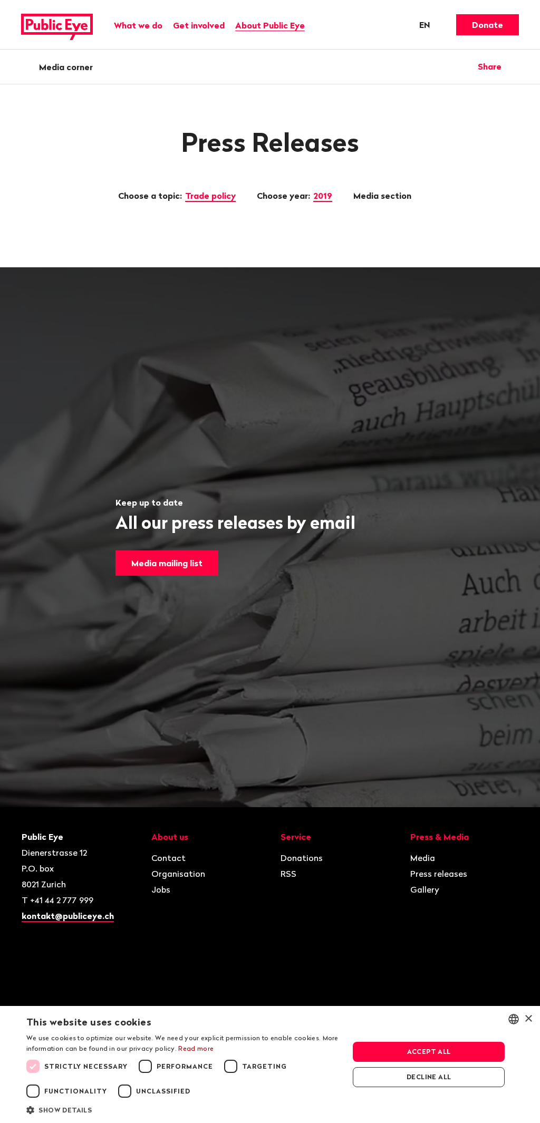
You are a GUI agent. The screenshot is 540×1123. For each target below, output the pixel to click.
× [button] (528, 1019)
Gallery (424, 889)
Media (422, 858)
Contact (168, 858)
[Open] (515, 66)
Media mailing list (166, 563)
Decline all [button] (429, 1077)
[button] (183, 1109)
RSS (288, 873)
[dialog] (270, 1064)
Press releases (438, 873)
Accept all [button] (429, 1052)
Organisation (178, 873)
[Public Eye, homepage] (57, 25)
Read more (196, 1048)
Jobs (160, 889)
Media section (383, 195)
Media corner (66, 67)
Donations (302, 858)
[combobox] (513, 1019)
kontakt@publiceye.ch (68, 916)
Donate (487, 25)
